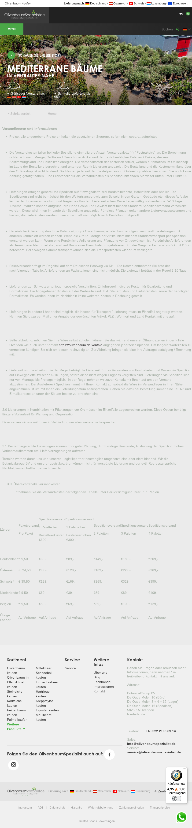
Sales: (131, 739)
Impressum (25, 807)
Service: (133, 748)
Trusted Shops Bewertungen (96, 821)
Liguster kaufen (47, 710)
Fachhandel (102, 682)
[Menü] (184, 770)
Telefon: (133, 731)
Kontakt (99, 691)
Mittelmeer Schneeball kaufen (44, 672)
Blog (97, 677)
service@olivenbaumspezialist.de (154, 752)
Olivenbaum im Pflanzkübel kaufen (18, 682)
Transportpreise (160, 807)
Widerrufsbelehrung (100, 807)
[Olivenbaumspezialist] (25, 791)
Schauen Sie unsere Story (39, 55)
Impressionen (104, 686)
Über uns (100, 672)
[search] (177, 29)
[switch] (176, 798)
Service (70, 668)
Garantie (76, 807)
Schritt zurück (20, 113)
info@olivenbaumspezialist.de (151, 744)
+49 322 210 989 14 (161, 731)
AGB (41, 807)
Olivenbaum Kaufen (18, 3)
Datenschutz (57, 807)
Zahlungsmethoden (131, 807)
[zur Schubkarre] (96, 8)
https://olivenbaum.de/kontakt (80, 345)
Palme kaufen (17, 719)
